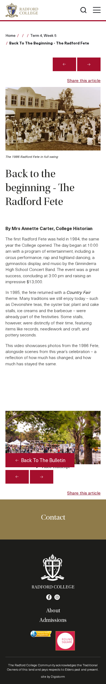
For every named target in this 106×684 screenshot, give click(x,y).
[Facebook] (49, 597)
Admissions (53, 620)
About (53, 611)
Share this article (84, 80)
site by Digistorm (53, 676)
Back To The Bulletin (43, 460)
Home (10, 35)
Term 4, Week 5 (43, 35)
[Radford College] (21, 10)
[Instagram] (57, 597)
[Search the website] (83, 10)
